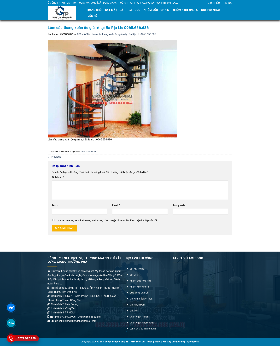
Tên (55, 205)
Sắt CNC (134, 10)
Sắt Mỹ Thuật (115, 10)
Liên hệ (92, 15)
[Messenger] (11, 307)
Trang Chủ (94, 10)
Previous (54, 156)
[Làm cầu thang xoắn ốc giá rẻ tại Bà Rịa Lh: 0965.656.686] (112, 88)
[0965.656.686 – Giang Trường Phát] (64, 13)
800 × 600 (83, 34)
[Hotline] (11, 338)
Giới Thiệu (214, 2)
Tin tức (227, 2)
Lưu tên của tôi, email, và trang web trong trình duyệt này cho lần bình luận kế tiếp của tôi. (107, 220)
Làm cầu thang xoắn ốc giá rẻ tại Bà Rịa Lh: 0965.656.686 (124, 34)
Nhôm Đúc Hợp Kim (156, 10)
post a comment (88, 151)
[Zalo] (11, 323)
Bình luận (58, 177)
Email (116, 205)
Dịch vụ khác (210, 10)
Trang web (179, 205)
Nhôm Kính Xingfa (185, 10)
